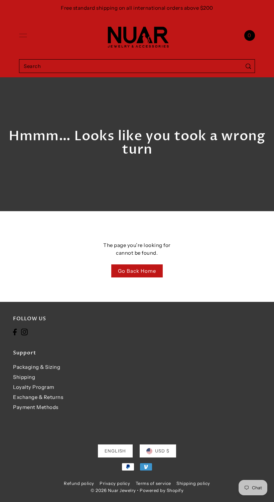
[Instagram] (24, 332)
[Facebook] (15, 332)
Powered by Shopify (161, 490)
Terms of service (153, 483)
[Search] (248, 66)
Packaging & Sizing (36, 367)
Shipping (24, 377)
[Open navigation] (23, 35)
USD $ (162, 450)
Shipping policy (193, 483)
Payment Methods (35, 407)
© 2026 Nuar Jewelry (113, 490)
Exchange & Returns (38, 397)
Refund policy (79, 483)
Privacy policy (115, 483)
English (115, 450)
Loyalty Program (33, 387)
